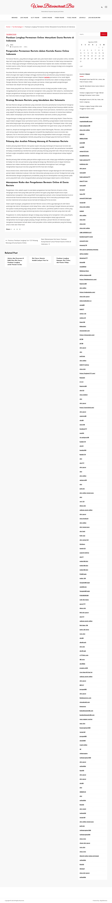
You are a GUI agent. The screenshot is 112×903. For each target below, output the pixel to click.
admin (11, 45)
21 (95, 56)
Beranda (15, 17)
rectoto (47, 77)
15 (99, 53)
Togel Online (71, 17)
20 (92, 56)
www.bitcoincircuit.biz (52, 6)
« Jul (81, 66)
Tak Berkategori (11, 34)
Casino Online (47, 17)
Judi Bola (82, 17)
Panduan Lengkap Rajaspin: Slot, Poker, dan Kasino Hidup (64, 260)
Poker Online (59, 17)
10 (80, 53)
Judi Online (24, 17)
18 (84, 56)
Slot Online (35, 17)
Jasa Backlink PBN (94, 17)
